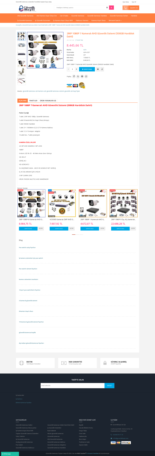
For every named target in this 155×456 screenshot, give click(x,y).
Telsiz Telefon (20, 436)
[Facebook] (74, 76)
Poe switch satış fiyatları (27, 247)
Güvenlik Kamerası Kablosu (56, 442)
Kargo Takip (83, 431)
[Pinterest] (82, 76)
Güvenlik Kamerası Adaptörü (56, 445)
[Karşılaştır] (102, 69)
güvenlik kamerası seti (30, 91)
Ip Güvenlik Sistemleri (54, 428)
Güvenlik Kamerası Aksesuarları (26, 428)
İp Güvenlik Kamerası (23, 439)
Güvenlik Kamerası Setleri (24, 425)
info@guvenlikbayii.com (120, 438)
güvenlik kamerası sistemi (55, 91)
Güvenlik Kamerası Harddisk (56, 448)
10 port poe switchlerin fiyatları (29, 290)
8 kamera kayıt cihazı (26, 311)
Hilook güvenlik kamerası (55, 433)
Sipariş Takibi (83, 445)
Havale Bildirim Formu (86, 428)
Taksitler (33, 100)
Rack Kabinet (51, 431)
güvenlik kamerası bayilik (27, 332)
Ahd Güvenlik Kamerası (54, 439)
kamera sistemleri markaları (28, 279)
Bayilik (81, 425)
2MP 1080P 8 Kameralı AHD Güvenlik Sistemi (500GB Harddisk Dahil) (31, 219)
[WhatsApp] (86, 76)
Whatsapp (7, 454)
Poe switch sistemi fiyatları (28, 269)
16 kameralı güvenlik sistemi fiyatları (31, 322)
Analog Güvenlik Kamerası (24, 442)
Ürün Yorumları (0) (48, 100)
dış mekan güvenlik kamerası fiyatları (31, 343)
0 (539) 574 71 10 (118, 435)
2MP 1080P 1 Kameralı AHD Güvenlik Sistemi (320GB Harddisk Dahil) (92, 219)
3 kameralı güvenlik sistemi (28, 300)
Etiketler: (19, 91)
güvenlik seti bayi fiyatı (72, 91)
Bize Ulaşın (82, 439)
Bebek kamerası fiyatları (23, 402)
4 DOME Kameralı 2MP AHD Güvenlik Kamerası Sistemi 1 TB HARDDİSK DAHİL (62, 219)
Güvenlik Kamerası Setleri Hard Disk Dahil (60, 425)
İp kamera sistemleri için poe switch (31, 258)
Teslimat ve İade (84, 442)
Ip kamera (19, 399)
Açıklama (22, 100)
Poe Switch (19, 445)
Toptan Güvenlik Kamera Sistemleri (27, 433)
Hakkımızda (83, 436)
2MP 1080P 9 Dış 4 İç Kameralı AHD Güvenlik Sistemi (123, 219)
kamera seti (42, 91)
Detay (41, 228)
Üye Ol (134, 2)
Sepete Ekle (28, 229)
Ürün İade (82, 433)
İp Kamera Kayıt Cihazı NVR (24, 431)
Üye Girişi (126, 2)
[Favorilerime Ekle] (98, 69)
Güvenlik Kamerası (53, 436)
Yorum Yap (79, 40)
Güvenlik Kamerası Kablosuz (25, 448)
